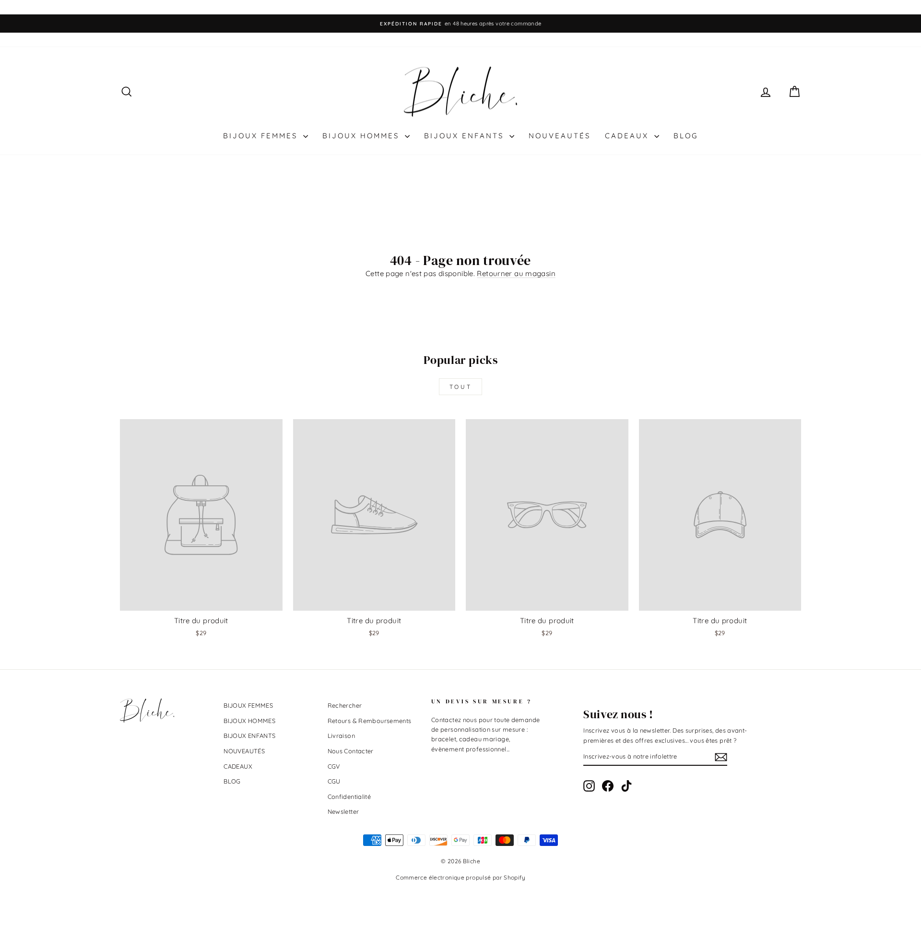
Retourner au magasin (516, 273)
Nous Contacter (351, 751)
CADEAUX (628, 135)
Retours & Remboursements (370, 720)
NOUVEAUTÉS (559, 135)
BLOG (685, 135)
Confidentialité (349, 796)
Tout (460, 386)
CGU (334, 781)
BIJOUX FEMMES (262, 135)
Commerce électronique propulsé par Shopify (460, 877)
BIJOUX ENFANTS (465, 135)
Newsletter (343, 811)
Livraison (341, 735)
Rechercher (345, 705)
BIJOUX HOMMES (362, 135)
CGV (334, 766)
